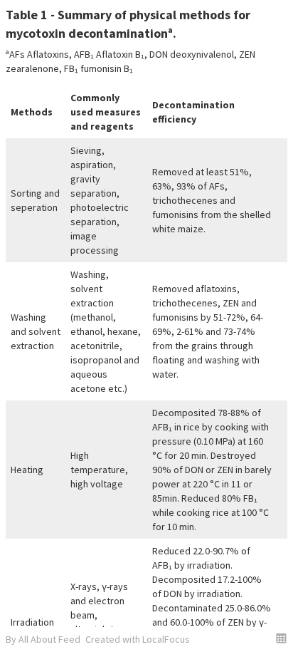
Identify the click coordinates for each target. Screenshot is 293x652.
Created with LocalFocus (137, 639)
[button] (281, 638)
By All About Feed (43, 639)
